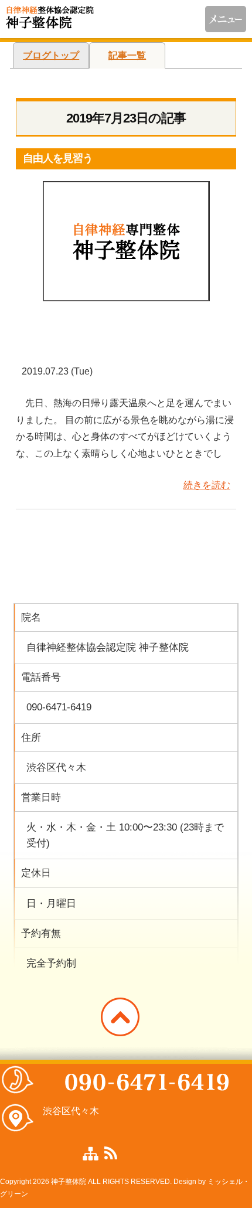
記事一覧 (127, 55)
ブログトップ (51, 55)
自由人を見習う (58, 158)
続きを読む (206, 485)
